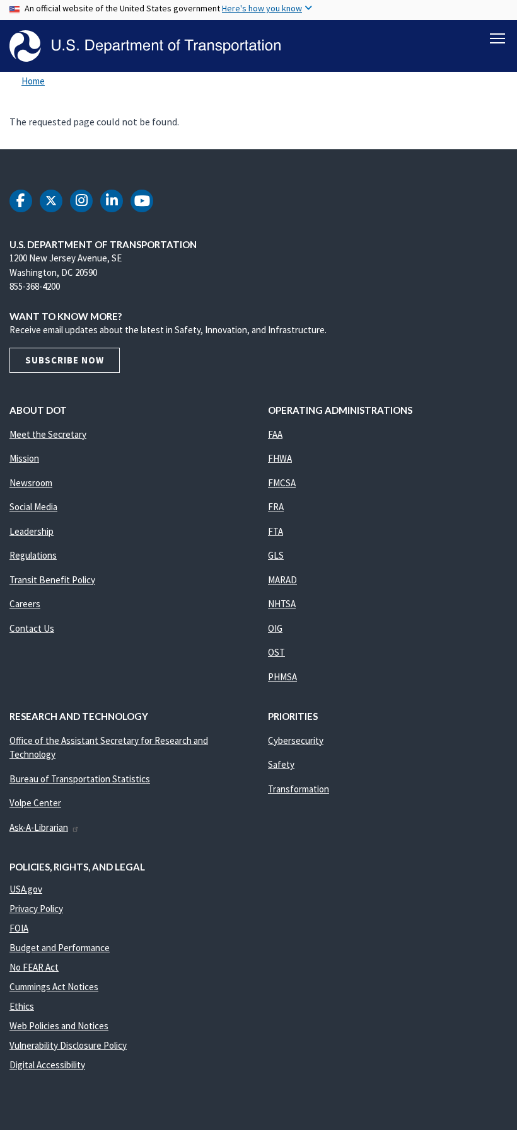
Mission (24, 458)
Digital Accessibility (47, 1065)
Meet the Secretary (47, 434)
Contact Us (31, 628)
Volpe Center (35, 803)
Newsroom (30, 483)
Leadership (31, 531)
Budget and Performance (59, 948)
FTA (275, 531)
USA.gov (25, 889)
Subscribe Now (64, 360)
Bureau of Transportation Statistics (79, 779)
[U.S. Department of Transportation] (145, 46)
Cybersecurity (295, 740)
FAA (275, 434)
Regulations (33, 555)
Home (33, 81)
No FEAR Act (34, 967)
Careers (24, 604)
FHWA (280, 458)
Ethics (21, 1006)
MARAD (282, 580)
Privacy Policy (36, 909)
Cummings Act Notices (53, 987)
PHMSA (282, 677)
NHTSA (282, 604)
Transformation (298, 789)
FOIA (18, 928)
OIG (275, 628)
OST (276, 652)
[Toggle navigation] (497, 38)
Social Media (33, 507)
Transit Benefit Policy (52, 580)
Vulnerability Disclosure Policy (68, 1045)
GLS (276, 555)
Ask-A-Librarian (38, 827)
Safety (281, 764)
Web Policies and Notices (58, 1026)
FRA (276, 507)
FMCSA (282, 483)
